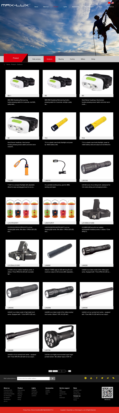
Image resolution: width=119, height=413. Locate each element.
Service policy (63, 394)
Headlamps (34, 392)
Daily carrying (36, 59)
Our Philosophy (8, 395)
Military (83, 59)
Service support (89, 7)
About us (45, 7)
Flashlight (34, 390)
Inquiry (75, 400)
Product (56, 7)
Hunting (72, 59)
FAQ (61, 395)
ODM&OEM (62, 392)
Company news (77, 390)
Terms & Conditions (36, 410)
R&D (61, 390)
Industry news (76, 394)
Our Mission (7, 397)
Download (62, 397)
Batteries (48, 392)
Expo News (76, 392)
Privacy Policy (26, 410)
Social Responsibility (9, 394)
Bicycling (61, 59)
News (100, 7)
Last (64, 371)
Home (36, 7)
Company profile (8, 390)
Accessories (75, 7)
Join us (5, 401)
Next (60, 371)
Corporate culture (8, 392)
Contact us (110, 7)
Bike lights (34, 394)
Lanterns (34, 395)
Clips (47, 394)
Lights (65, 7)
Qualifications (7, 399)
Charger (48, 390)
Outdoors (49, 59)
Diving (93, 59)
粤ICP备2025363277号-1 (47, 410)
